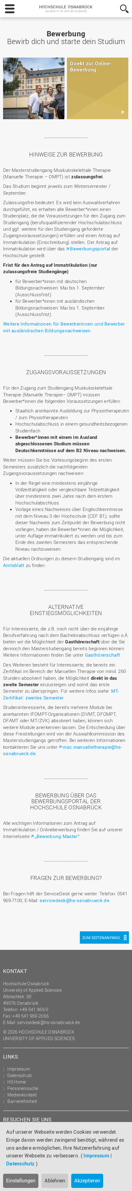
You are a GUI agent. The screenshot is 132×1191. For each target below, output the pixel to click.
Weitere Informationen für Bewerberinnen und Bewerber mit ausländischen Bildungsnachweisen (64, 327)
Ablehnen (55, 1180)
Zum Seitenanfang (101, 937)
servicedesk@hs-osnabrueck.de (74, 900)
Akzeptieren (87, 1180)
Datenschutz (20, 1163)
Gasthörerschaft (102, 655)
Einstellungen (20, 1180)
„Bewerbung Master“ (57, 836)
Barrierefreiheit (22, 1101)
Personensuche (22, 1088)
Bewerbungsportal (90, 248)
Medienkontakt (22, 1095)
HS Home (16, 1082)
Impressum (96, 1155)
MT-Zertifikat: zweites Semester (61, 694)
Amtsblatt (14, 565)
